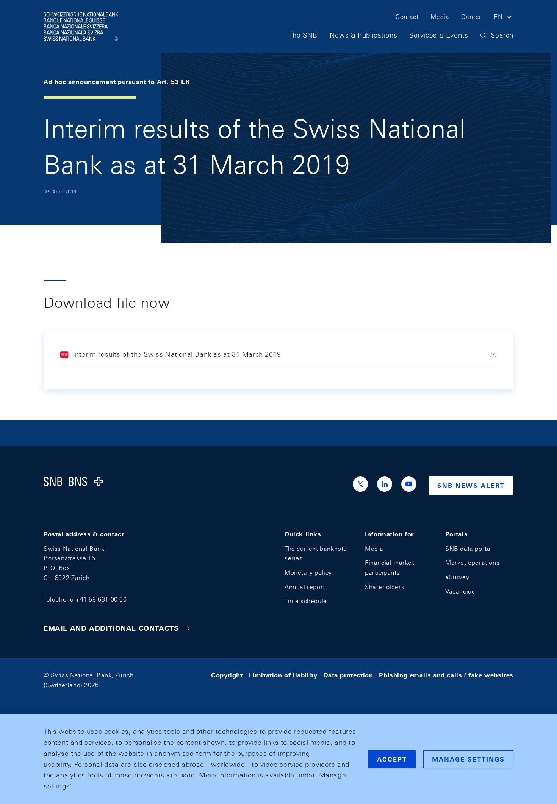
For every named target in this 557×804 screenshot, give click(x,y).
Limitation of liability (283, 675)
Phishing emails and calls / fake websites (446, 675)
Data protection (348, 675)
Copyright (227, 675)
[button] (503, 18)
